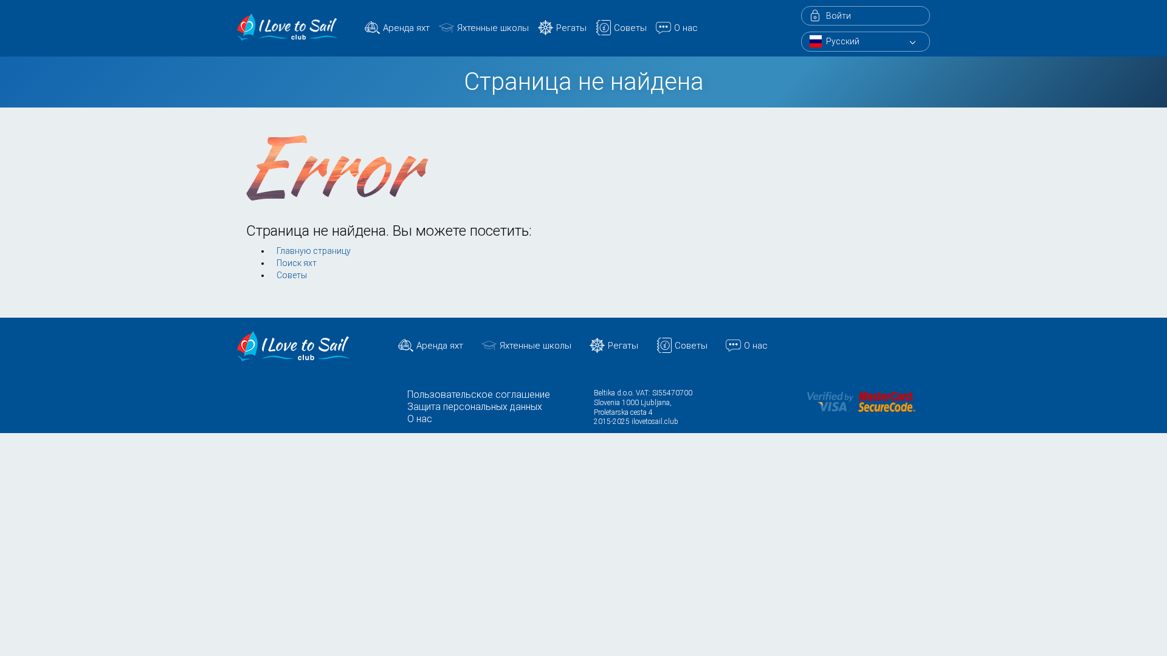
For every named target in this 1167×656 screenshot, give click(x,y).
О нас (686, 27)
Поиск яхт (297, 263)
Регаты (571, 27)
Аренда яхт (406, 27)
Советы (630, 27)
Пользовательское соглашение (478, 394)
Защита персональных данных (474, 406)
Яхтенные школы (493, 27)
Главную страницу (314, 251)
